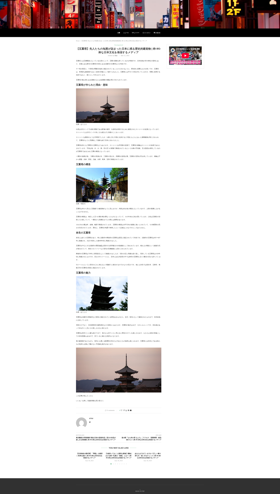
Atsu (116, 55)
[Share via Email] (130, 410)
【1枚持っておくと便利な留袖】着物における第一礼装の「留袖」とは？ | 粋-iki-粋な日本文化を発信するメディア (118, 456)
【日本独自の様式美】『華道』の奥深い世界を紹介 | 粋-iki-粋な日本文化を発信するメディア (89, 456)
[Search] (203, 14)
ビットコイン (146, 33)
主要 (118, 33)
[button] (79, 458)
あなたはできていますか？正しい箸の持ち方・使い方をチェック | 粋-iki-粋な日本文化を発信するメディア (148, 456)
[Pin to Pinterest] (128, 410)
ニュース (126, 33)
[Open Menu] (77, 14)
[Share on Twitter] (126, 411)
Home (78, 41)
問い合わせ (157, 33)
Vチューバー (135, 33)
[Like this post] (121, 410)
